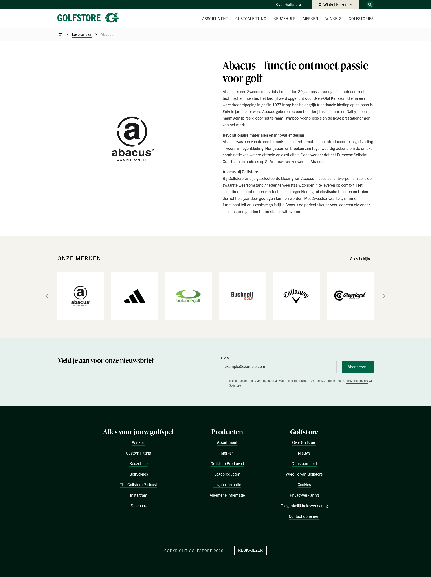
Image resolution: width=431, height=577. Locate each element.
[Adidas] (134, 295)
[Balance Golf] (188, 295)
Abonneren (356, 366)
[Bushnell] (242, 295)
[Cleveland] (350, 295)
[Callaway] (296, 295)
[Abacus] (80, 295)
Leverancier (82, 34)
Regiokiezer (250, 550)
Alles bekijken (362, 258)
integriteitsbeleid (357, 380)
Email (227, 358)
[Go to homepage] (89, 18)
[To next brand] (384, 295)
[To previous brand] (46, 295)
